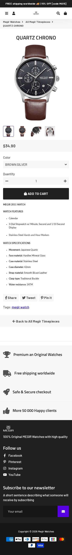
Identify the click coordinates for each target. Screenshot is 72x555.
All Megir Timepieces (38, 21)
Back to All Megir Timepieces (38, 321)
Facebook (15, 455)
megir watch (20, 307)
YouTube (14, 474)
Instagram (15, 468)
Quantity (9, 174)
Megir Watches (12, 21)
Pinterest (14, 462)
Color (6, 157)
